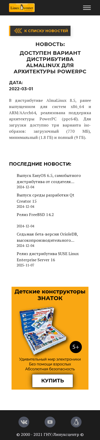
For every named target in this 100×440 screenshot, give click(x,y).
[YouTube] (50, 422)
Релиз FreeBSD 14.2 (35, 214)
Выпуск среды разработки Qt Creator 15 (45, 198)
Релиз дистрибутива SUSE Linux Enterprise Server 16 (48, 257)
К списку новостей (46, 31)
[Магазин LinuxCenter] (76, 422)
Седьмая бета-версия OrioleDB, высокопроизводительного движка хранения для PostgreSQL (50, 237)
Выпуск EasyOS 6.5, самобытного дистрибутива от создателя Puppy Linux (49, 179)
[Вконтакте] (23, 422)
